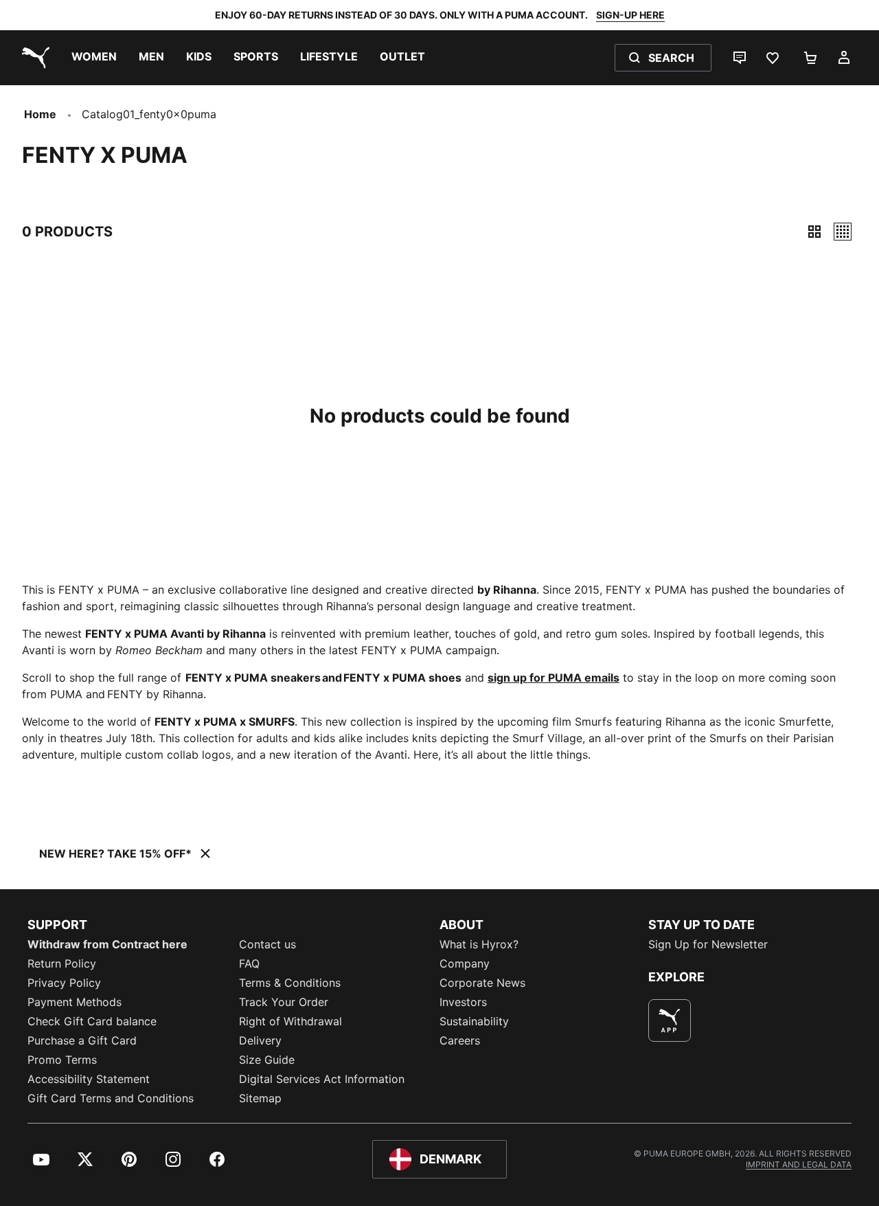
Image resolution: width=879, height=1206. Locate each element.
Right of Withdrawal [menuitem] (290, 1021)
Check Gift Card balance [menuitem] (92, 1021)
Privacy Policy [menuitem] (64, 983)
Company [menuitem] (465, 963)
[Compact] (814, 231)
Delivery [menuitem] (260, 1040)
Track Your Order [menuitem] (283, 1002)
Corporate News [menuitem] (482, 983)
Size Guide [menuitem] (267, 1060)
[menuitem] (94, 57)
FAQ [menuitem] (249, 963)
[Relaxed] (842, 231)
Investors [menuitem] (463, 1002)
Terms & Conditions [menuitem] (290, 983)
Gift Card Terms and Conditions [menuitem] (110, 1098)
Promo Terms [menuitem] (62, 1060)
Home (40, 114)
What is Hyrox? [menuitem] (479, 944)
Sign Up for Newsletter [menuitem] (708, 944)
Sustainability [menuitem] (474, 1021)
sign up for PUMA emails (553, 677)
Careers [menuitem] (460, 1040)
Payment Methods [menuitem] (74, 1002)
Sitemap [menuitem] (260, 1098)
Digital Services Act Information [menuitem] (321, 1079)
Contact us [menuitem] (267, 944)
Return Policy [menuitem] (61, 963)
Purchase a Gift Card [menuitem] (82, 1040)
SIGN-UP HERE (630, 15)
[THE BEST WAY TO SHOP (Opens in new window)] (669, 1020)
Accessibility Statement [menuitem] (88, 1079)
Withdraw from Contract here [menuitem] (107, 944)
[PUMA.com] (33, 57)
